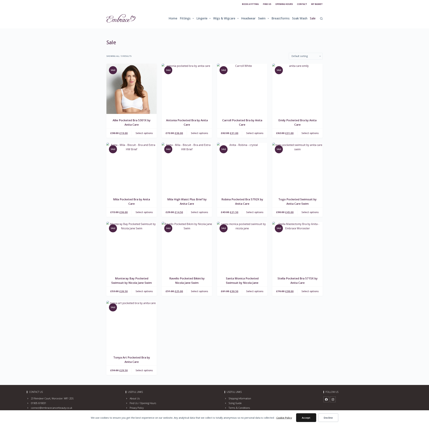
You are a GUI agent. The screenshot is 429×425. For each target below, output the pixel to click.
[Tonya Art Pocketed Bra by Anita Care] (131, 326)
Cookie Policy (284, 417)
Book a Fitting (250, 4)
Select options (144, 133)
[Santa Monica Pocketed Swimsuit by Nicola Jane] (242, 247)
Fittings (185, 18)
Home (173, 18)
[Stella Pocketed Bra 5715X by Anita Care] (297, 247)
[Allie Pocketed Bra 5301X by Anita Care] (131, 89)
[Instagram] (333, 399)
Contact (302, 4)
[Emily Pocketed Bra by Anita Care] (297, 89)
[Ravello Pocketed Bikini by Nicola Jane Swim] (187, 247)
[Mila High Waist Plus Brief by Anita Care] (187, 168)
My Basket (317, 4)
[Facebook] (326, 399)
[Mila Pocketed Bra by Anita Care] (131, 168)
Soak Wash (299, 18)
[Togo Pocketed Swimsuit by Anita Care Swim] (297, 168)
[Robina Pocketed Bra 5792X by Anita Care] (242, 168)
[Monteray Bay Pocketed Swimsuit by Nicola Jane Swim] (131, 247)
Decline (328, 417)
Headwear (248, 18)
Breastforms (280, 18)
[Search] (321, 18)
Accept (306, 417)
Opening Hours (284, 4)
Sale (313, 18)
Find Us (267, 4)
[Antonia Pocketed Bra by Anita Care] (187, 89)
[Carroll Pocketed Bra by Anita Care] (242, 89)
